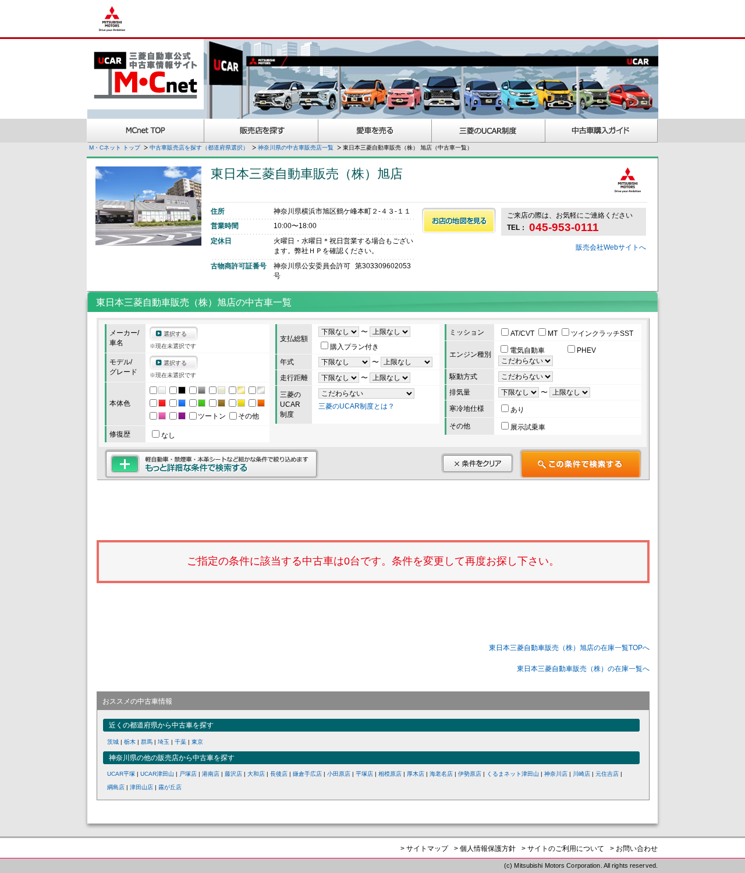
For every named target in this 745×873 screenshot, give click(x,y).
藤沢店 (233, 774)
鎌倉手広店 (307, 774)
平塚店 (364, 774)
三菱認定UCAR (488, 131)
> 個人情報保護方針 (485, 848)
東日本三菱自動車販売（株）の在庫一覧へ (583, 669)
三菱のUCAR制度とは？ (356, 406)
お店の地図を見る (459, 220)
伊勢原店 (469, 774)
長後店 (279, 774)
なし (168, 435)
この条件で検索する (580, 463)
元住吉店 (607, 774)
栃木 (130, 742)
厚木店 (415, 774)
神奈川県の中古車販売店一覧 (296, 147)
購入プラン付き (354, 347)
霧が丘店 (170, 787)
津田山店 (141, 787)
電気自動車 (528, 350)
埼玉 (163, 742)
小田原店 (338, 774)
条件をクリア (477, 463)
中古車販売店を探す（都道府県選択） (199, 147)
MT (553, 333)
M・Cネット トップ (114, 147)
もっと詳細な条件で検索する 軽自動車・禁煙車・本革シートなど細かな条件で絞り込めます (211, 463)
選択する (175, 334)
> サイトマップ (424, 848)
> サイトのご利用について (563, 848)
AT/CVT (523, 333)
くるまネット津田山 (513, 774)
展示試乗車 (527, 427)
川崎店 (581, 774)
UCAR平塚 (121, 774)
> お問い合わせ (634, 848)
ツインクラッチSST (602, 333)
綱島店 (116, 787)
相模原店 (390, 774)
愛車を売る (375, 131)
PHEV (586, 350)
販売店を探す (261, 131)
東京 (197, 742)
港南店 (210, 774)
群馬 (146, 742)
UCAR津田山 (157, 774)
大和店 (256, 774)
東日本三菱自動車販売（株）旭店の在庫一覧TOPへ (569, 648)
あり (517, 410)
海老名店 (441, 774)
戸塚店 (188, 774)
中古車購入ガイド (601, 131)
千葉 (180, 742)
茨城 (113, 742)
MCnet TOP (145, 131)
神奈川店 (555, 774)
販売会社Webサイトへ (611, 247)
